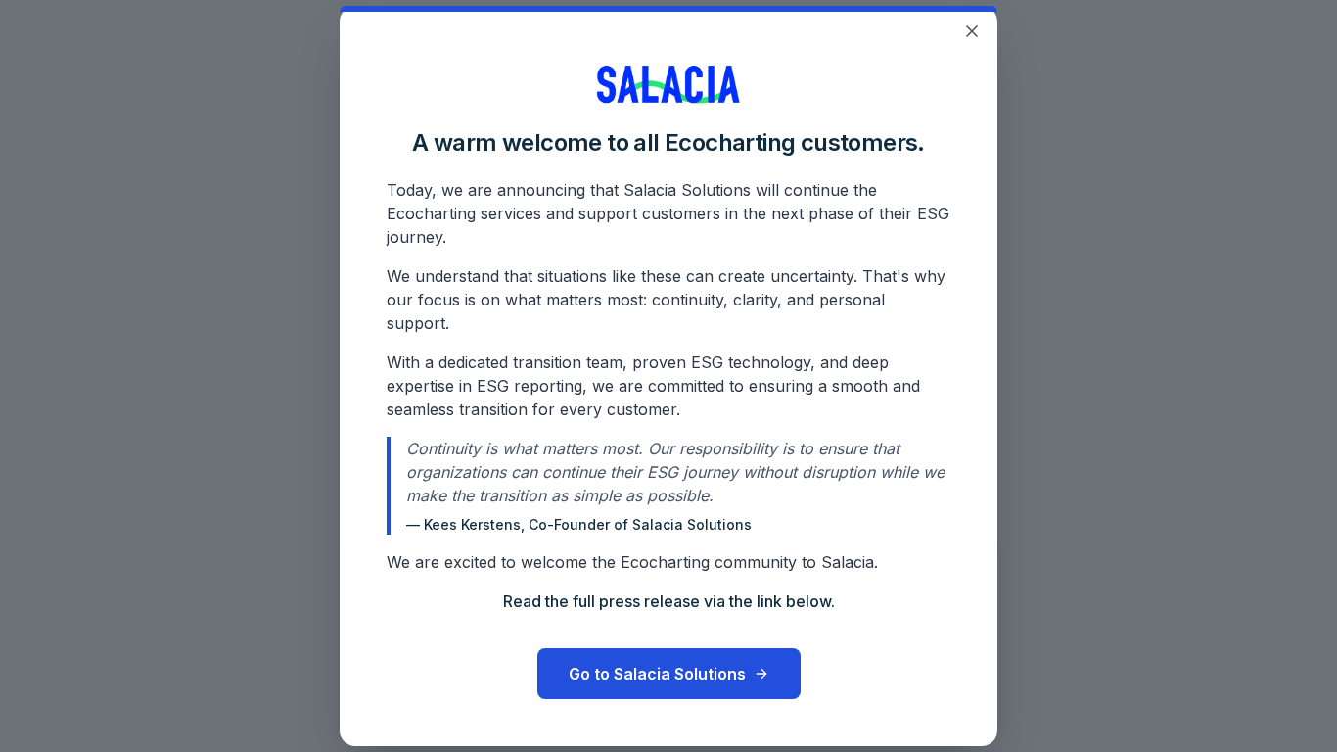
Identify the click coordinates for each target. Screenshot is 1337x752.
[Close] (972, 31)
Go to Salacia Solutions (657, 673)
